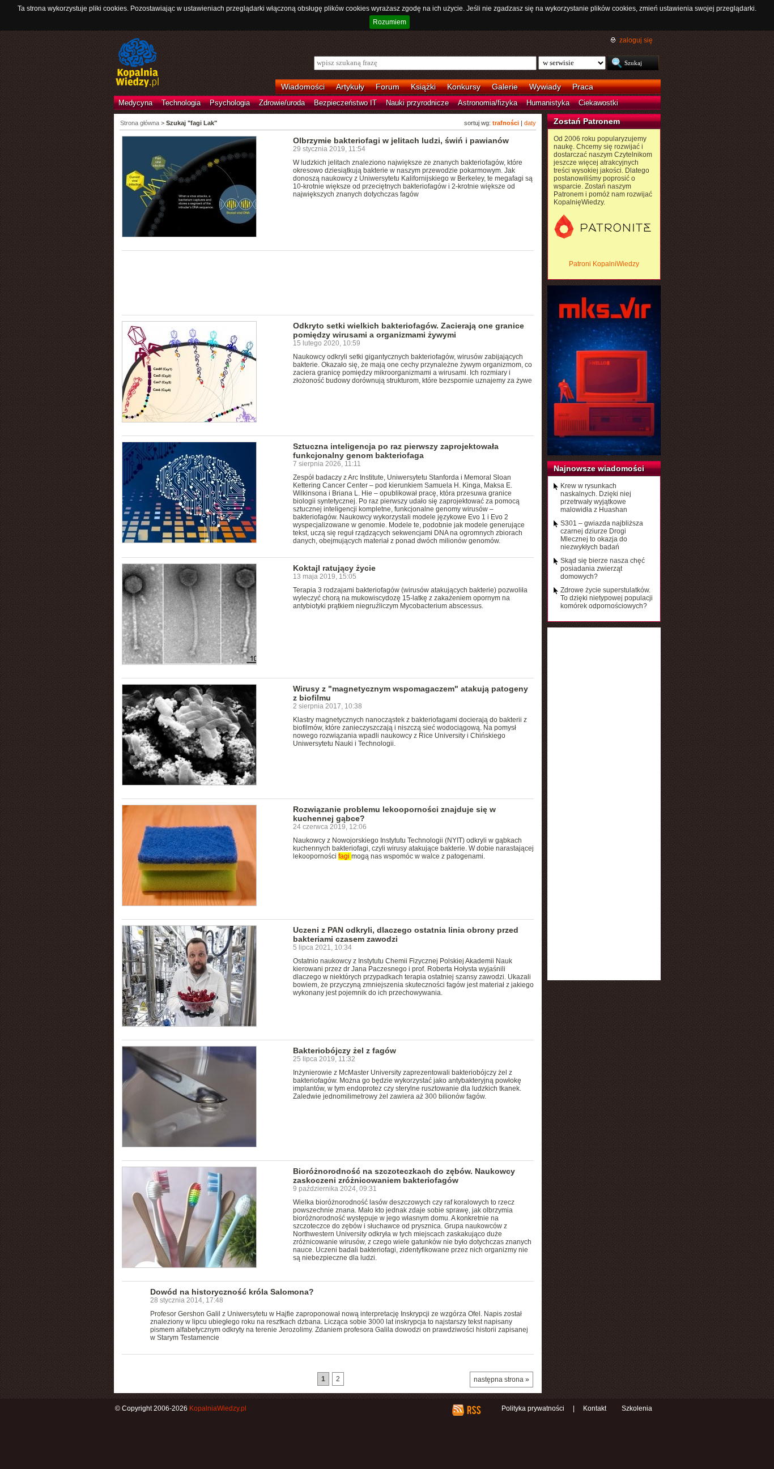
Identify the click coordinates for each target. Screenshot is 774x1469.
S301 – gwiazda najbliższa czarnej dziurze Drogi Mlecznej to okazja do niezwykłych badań (601, 535)
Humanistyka (547, 103)
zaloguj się (636, 40)
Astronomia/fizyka (487, 103)
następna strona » (501, 1379)
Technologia (181, 103)
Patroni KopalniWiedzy (604, 264)
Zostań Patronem (587, 121)
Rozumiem (389, 22)
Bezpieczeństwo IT (345, 103)
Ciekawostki (598, 103)
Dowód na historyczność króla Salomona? (232, 1291)
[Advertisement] (328, 282)
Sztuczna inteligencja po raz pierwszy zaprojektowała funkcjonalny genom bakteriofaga (396, 451)
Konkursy (463, 86)
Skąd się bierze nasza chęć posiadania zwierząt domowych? (602, 568)
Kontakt (594, 1408)
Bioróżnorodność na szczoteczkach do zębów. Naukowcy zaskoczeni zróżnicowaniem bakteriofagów (404, 1176)
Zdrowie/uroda (282, 103)
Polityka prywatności (532, 1408)
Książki (423, 86)
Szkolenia (637, 1408)
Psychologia (230, 103)
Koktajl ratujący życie (334, 568)
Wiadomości (303, 86)
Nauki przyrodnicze (417, 103)
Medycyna (135, 103)
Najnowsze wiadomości (599, 468)
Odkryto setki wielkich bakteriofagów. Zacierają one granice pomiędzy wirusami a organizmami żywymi (408, 330)
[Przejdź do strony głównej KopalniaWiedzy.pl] (137, 63)
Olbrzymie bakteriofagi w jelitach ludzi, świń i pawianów (401, 140)
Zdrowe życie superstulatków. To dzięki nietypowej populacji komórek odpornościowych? (606, 598)
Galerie (505, 86)
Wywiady (545, 86)
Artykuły (350, 86)
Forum (387, 86)
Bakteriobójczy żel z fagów (344, 1050)
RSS (473, 1410)
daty (530, 122)
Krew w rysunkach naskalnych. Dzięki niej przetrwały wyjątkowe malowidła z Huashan (595, 498)
